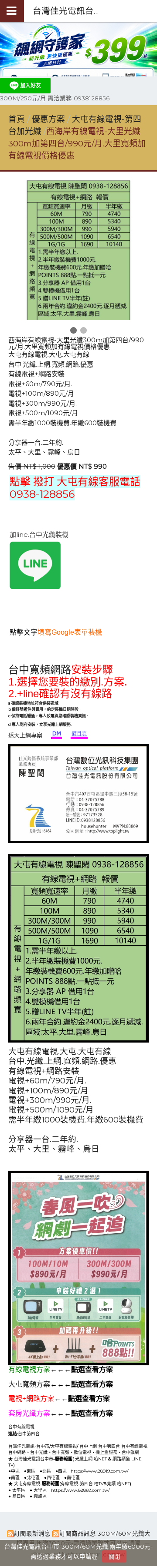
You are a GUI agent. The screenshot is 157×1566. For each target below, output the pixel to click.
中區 (15, 1471)
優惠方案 (49, 119)
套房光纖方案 (29, 1413)
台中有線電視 (21, 1427)
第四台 (86, 1484)
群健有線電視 (60, 1433)
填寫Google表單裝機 (70, 632)
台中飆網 (130, 1452)
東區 (31, 1471)
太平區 (18, 1490)
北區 (46, 1471)
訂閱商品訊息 (77, 1533)
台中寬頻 (60, 1452)
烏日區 (18, 1496)
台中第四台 (29, 1434)
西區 (62, 1471)
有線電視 (69, 1484)
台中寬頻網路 (39, 669)
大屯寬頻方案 (29, 1384)
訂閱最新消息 (32, 1533)
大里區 (40, 1490)
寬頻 (111, 1484)
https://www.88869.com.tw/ (80, 1490)
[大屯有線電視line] (35, 586)
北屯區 (33, 1477)
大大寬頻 (96, 1433)
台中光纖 (39, 1452)
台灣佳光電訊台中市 (33, 1459)
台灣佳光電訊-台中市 (28, 1446)
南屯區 (73, 1477)
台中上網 (88, 1446)
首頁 (16, 119)
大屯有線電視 (64, 1446)
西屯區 (53, 1477)
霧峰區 (40, 1496)
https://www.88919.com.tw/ (99, 1471)
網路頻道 (121, 1459)
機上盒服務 (106, 1452)
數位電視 (82, 1452)
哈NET (100, 1459)
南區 (15, 1477)
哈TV (99, 1484)
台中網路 (17, 1452)
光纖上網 (83, 1459)
